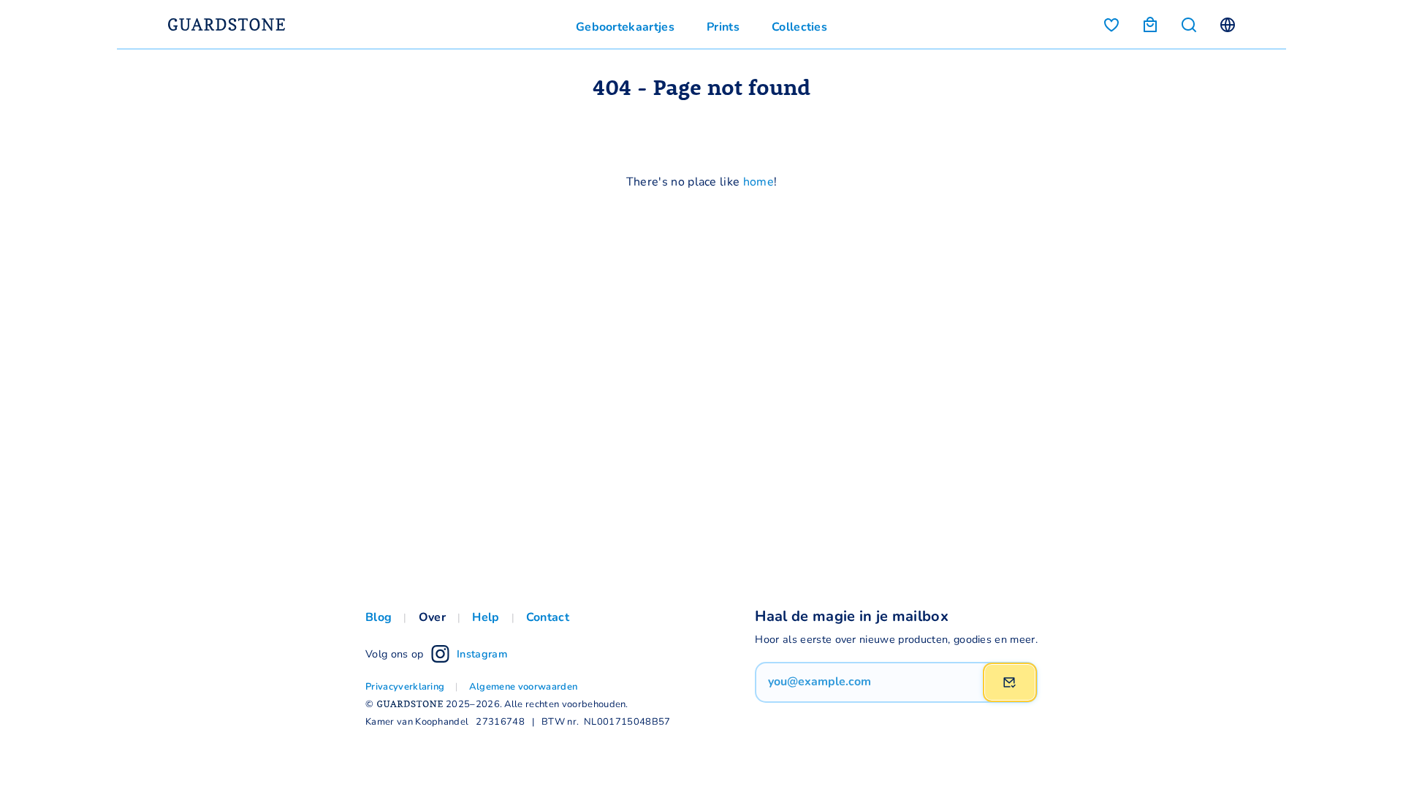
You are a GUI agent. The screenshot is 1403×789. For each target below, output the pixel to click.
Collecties (799, 26)
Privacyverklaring (404, 686)
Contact (547, 616)
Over (432, 616)
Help (485, 616)
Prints (723, 26)
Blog (378, 616)
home (758, 180)
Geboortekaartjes (625, 26)
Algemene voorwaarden (523, 686)
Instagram (482, 653)
